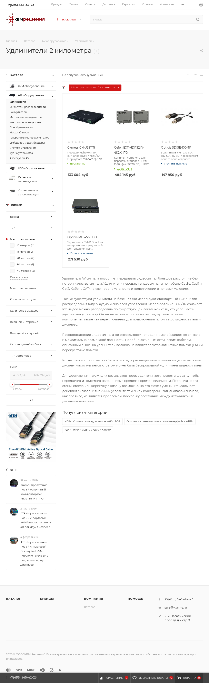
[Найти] (198, 19)
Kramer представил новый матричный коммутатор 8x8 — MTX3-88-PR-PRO (33, 491)
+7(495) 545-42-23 (20, 5)
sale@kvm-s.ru (176, 607)
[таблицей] (201, 75)
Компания (93, 598)
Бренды (47, 598)
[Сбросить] (31, 400)
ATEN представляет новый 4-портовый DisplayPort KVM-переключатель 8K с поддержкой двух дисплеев (34, 553)
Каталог (13, 598)
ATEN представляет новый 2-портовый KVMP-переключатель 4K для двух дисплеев (35, 520)
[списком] (195, 75)
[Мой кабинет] (201, 5)
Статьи (12, 470)
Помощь (135, 598)
